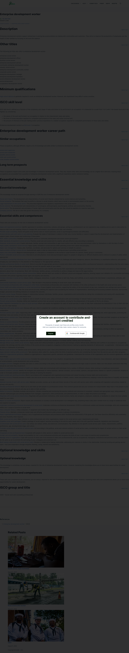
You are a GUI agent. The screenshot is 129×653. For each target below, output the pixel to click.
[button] (90, 317)
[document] (64, 326)
